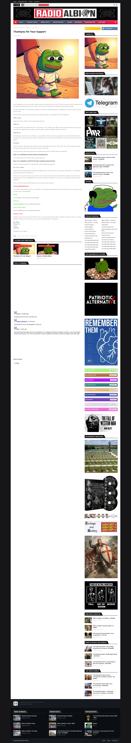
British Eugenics (89, 227)
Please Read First (22, 1)
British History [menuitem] (58, 22)
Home (14, 1)
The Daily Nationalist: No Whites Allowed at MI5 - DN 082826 (69, 732)
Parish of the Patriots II (108, 233)
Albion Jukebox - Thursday (109, 222)
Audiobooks (105, 224)
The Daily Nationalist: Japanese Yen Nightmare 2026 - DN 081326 (103, 165)
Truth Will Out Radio (90, 249)
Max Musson (99, 394)
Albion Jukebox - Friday (91, 220)
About (108, 740)
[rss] (93, 28)
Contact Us (115, 740)
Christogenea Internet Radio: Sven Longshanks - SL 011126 (103, 634)
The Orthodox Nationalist (91, 247)
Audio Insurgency (89, 224)
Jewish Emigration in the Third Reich (109, 230)
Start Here (36, 1)
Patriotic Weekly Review (91, 236)
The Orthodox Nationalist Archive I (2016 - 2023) (105, 716)
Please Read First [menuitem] (90, 22)
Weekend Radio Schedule (29, 716)
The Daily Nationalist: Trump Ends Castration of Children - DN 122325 (103, 692)
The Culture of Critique (108, 239)
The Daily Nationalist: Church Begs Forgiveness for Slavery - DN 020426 (103, 647)
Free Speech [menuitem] (78, 22)
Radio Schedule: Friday (31, 5)
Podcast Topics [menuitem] (32, 22)
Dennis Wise (99, 370)
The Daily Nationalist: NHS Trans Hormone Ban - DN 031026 (102, 684)
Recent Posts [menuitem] (45, 22)
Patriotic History (106, 235)
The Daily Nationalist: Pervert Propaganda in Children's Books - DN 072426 (104, 676)
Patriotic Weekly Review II (108, 237)
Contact (31, 1)
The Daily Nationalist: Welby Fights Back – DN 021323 (105, 655)
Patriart (99, 399)
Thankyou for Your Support (22, 256)
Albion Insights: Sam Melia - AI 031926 (104, 618)
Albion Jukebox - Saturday (108, 220)
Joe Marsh (99, 380)
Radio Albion (20, 28)
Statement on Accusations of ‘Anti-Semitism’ (103, 732)
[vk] (110, 28)
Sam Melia (99, 404)
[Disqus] (47, 287)
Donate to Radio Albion (23, 236)
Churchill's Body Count (108, 227)
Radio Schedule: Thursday (29, 731)
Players (95, 723)
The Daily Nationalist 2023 (108, 244)
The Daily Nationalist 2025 (91, 245)
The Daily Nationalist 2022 (91, 242)
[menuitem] (15, 22)
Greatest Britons (89, 229)
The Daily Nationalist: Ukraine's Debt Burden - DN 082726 (104, 158)
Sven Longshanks (99, 409)
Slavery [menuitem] (69, 22)
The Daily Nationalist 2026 (108, 246)
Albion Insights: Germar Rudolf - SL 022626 (103, 626)
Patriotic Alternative (90, 233)
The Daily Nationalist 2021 (108, 242)
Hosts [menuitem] (21, 22)
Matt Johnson (99, 390)
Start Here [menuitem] (101, 22)
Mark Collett (99, 385)
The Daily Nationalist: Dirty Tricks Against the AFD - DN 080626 (103, 173)
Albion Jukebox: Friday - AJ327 (66, 723)
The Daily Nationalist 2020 (91, 240)
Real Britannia (88, 238)
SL (15, 35)
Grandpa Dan (99, 375)
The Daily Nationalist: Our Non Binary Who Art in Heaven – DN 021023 (104, 662)
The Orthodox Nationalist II (109, 248)
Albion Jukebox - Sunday (91, 222)
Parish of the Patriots (90, 231)
